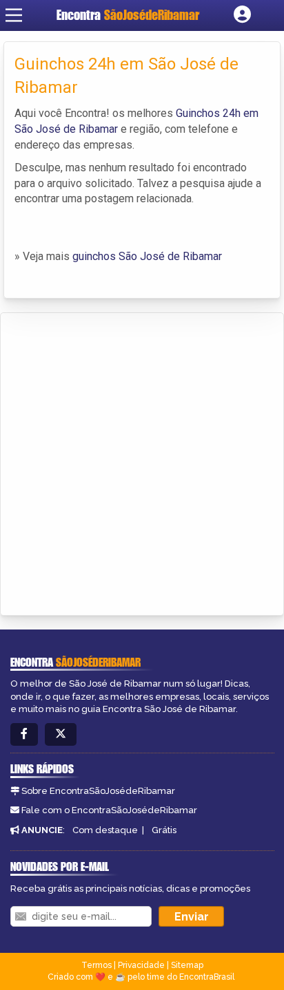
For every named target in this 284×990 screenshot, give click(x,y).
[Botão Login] (242, 15)
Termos (96, 965)
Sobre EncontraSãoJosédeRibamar (98, 791)
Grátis (164, 830)
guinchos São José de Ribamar (147, 256)
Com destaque (105, 830)
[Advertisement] (142, 461)
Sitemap (187, 965)
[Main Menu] (14, 15)
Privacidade (141, 965)
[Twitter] (61, 734)
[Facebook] (24, 734)
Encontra (128, 15)
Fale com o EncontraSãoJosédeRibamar (109, 810)
